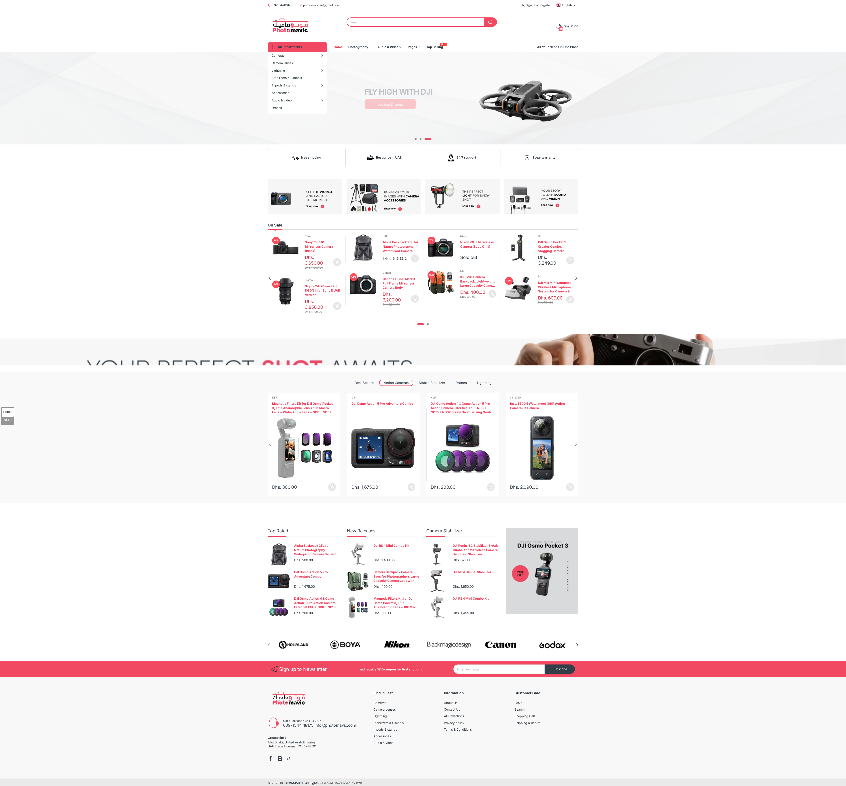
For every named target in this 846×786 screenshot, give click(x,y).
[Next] (270, 278)
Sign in (531, 5)
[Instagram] (280, 759)
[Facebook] (270, 759)
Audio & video (383, 743)
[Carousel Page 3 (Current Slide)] (428, 139)
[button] (566, 5)
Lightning (484, 383)
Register (545, 5)
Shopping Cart (524, 716)
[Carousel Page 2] (420, 139)
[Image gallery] (305, 196)
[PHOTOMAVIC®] (290, 26)
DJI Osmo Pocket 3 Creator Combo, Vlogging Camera (552, 246)
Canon (387, 272)
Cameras (379, 703)
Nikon (464, 236)
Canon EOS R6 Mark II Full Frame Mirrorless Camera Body (399, 283)
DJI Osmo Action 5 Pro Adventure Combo (303, 403)
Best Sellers (364, 383)
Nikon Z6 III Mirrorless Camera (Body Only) (477, 244)
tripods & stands (385, 729)
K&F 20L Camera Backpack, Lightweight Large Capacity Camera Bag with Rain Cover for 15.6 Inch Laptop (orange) (477, 281)
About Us (450, 703)
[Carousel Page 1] (416, 139)
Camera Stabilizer (444, 530)
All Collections (454, 716)
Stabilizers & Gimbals (388, 723)
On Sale (275, 225)
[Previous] (576, 278)
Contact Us (452, 709)
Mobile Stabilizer (432, 383)
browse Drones (390, 104)
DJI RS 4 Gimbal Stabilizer (472, 572)
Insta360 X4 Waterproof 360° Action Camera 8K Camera (458, 406)
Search (519, 709)
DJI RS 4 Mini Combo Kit (391, 545)
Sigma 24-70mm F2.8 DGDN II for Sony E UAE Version (322, 290)
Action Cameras (396, 383)
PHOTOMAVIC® (291, 783)
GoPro (514, 397)
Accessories (382, 736)
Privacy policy (454, 723)
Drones (461, 383)
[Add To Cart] (337, 262)
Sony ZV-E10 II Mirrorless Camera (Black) (319, 246)
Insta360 (436, 397)
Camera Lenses (384, 709)
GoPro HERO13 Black (525, 403)
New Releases (361, 530)
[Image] (542, 571)
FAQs (518, 703)
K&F (385, 236)
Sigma (309, 280)
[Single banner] (423, 349)
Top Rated (278, 530)
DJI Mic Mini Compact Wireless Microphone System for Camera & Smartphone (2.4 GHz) (555, 287)
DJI (540, 236)
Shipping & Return (527, 723)
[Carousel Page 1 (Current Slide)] (420, 324)
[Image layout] (524, 97)
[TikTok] (289, 759)
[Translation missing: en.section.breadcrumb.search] (490, 22)
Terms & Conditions (458, 729)
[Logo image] (293, 645)
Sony (308, 236)
